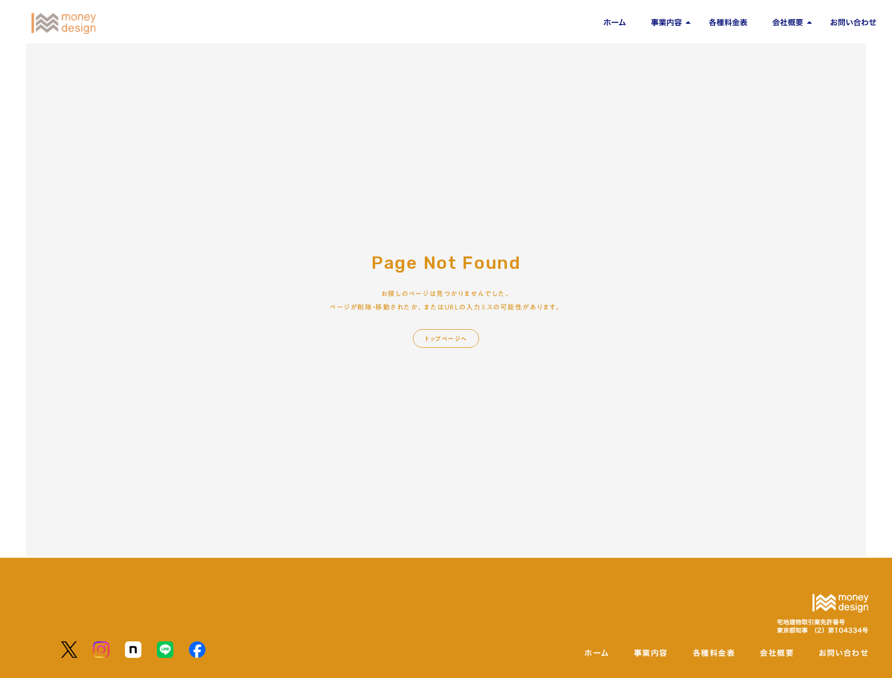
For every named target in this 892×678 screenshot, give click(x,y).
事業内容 (666, 22)
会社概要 (787, 22)
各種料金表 (728, 22)
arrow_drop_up (688, 22)
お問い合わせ (853, 22)
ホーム (614, 22)
